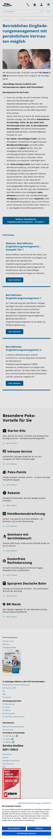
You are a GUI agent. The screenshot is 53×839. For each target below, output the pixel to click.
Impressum (46, 803)
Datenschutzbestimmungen (29, 803)
